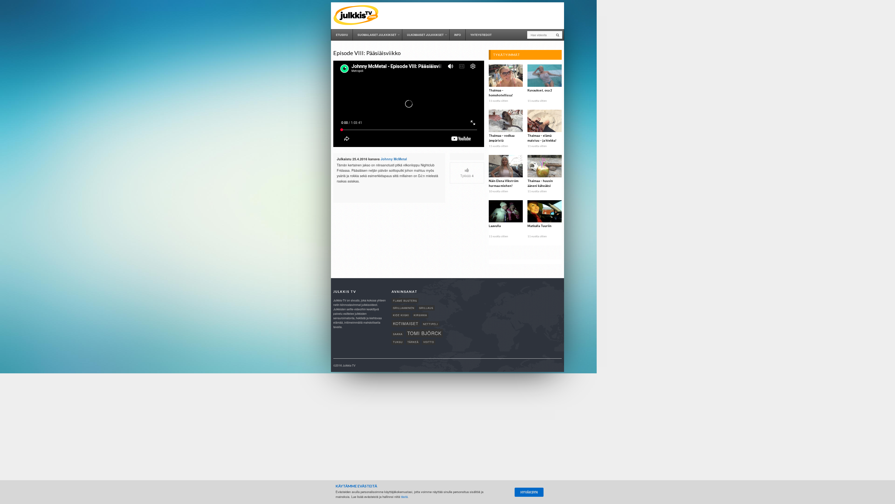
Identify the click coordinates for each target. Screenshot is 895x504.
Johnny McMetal (394, 159)
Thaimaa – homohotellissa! (501, 92)
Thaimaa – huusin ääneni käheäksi (540, 183)
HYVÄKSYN (529, 492)
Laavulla (495, 226)
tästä (404, 496)
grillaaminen (403, 308)
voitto (428, 342)
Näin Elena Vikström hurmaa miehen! (503, 183)
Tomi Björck (424, 333)
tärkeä (413, 342)
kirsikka (420, 315)
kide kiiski (401, 315)
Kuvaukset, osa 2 (539, 90)
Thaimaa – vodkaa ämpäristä (501, 138)
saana (398, 334)
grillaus (426, 308)
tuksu (398, 342)
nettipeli (430, 324)
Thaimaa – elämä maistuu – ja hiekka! (541, 138)
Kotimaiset (405, 323)
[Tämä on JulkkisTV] (356, 14)
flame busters (405, 300)
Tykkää (467, 175)
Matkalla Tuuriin (539, 226)
